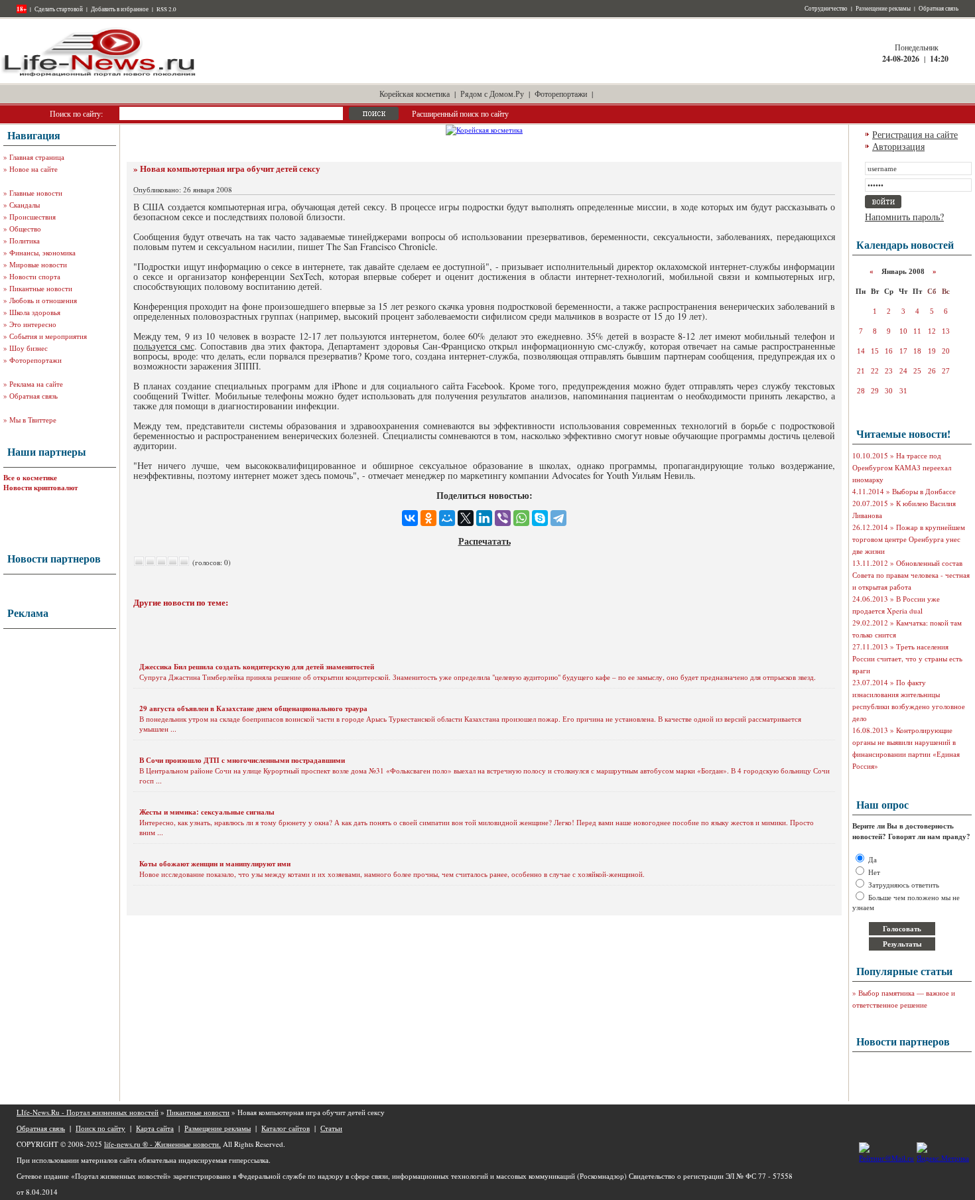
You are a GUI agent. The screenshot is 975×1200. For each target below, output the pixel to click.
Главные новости (35, 193)
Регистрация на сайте (915, 134)
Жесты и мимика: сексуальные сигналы (207, 812)
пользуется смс (163, 346)
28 (861, 391)
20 (946, 351)
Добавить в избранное (120, 9)
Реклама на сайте (36, 384)
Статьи (331, 1128)
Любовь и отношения (43, 300)
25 (917, 371)
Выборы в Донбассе (924, 491)
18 (917, 351)
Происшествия (32, 217)
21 (861, 371)
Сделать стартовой (58, 9)
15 (875, 351)
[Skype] (540, 518)
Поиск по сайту (100, 1128)
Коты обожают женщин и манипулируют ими (215, 863)
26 (932, 371)
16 (889, 351)
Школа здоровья (34, 312)
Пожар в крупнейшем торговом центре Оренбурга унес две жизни (908, 539)
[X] (466, 518)
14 (861, 351)
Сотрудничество (826, 9)
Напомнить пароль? (904, 216)
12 (932, 331)
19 (932, 351)
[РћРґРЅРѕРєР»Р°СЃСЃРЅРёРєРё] (428, 518)
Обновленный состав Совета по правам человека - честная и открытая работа (911, 575)
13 (946, 331)
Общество (25, 228)
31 (903, 391)
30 (889, 391)
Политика (24, 240)
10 (903, 331)
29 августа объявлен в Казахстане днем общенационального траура (253, 708)
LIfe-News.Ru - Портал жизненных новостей (88, 1112)
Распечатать (484, 541)
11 (917, 331)
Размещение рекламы (883, 9)
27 (946, 371)
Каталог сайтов (285, 1128)
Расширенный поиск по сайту (460, 113)
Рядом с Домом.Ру (492, 93)
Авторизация (898, 146)
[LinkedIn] (484, 518)
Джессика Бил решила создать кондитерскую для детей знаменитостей (256, 666)
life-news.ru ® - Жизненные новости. (162, 1144)
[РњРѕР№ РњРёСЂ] (447, 518)
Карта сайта (155, 1128)
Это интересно (32, 324)
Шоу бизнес (28, 348)
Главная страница (36, 157)
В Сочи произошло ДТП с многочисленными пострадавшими (242, 760)
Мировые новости (38, 264)
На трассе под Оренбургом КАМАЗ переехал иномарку (901, 467)
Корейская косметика (414, 93)
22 (875, 371)
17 (903, 351)
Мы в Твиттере (32, 420)
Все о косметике (30, 477)
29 (875, 391)
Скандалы (24, 205)
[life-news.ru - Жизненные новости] (99, 75)
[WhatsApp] (521, 518)
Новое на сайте (33, 169)
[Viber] (503, 518)
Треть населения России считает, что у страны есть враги (907, 658)
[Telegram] (558, 518)
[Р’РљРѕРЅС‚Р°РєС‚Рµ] (410, 518)
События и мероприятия (48, 336)
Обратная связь (938, 9)
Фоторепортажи (561, 93)
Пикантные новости (40, 288)
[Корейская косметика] (484, 130)
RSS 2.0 (166, 9)
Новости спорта (34, 276)
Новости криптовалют (40, 487)
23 (889, 371)
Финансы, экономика (42, 252)
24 (903, 371)
